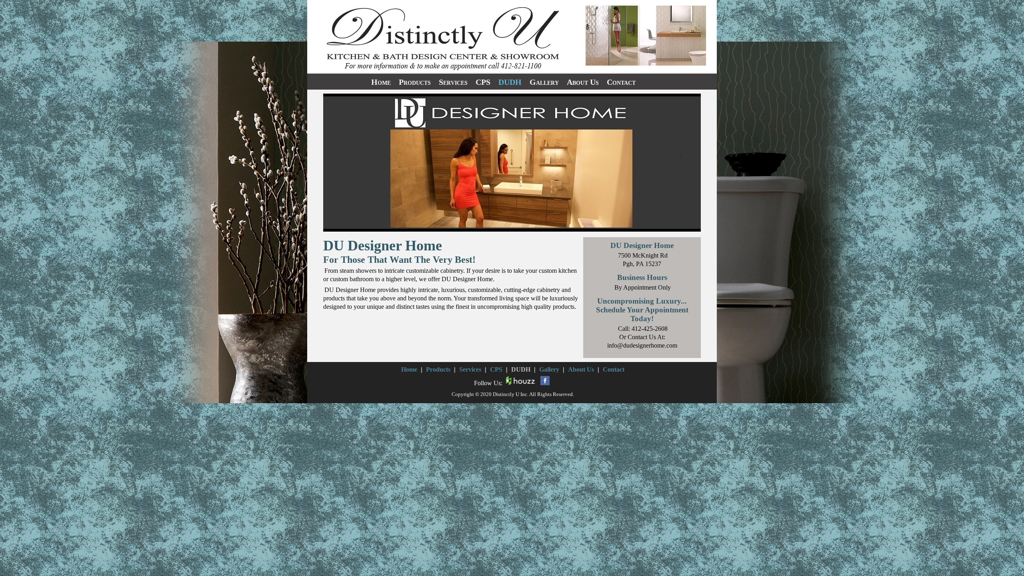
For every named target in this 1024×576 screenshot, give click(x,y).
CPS (483, 82)
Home (381, 82)
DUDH (510, 82)
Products (415, 82)
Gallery (544, 82)
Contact (621, 82)
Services (453, 82)
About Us (583, 82)
